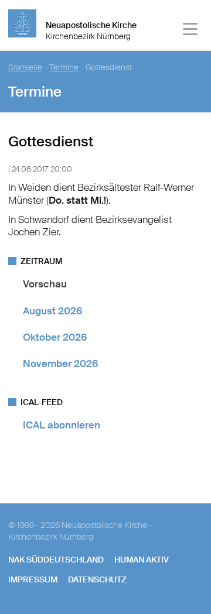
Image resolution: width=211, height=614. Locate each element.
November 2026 (60, 363)
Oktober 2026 (55, 337)
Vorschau (45, 283)
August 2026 (52, 310)
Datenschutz (97, 579)
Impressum (32, 579)
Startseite (25, 68)
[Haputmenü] (191, 31)
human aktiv (141, 559)
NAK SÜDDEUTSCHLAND (56, 559)
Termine (64, 68)
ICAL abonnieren (61, 425)
